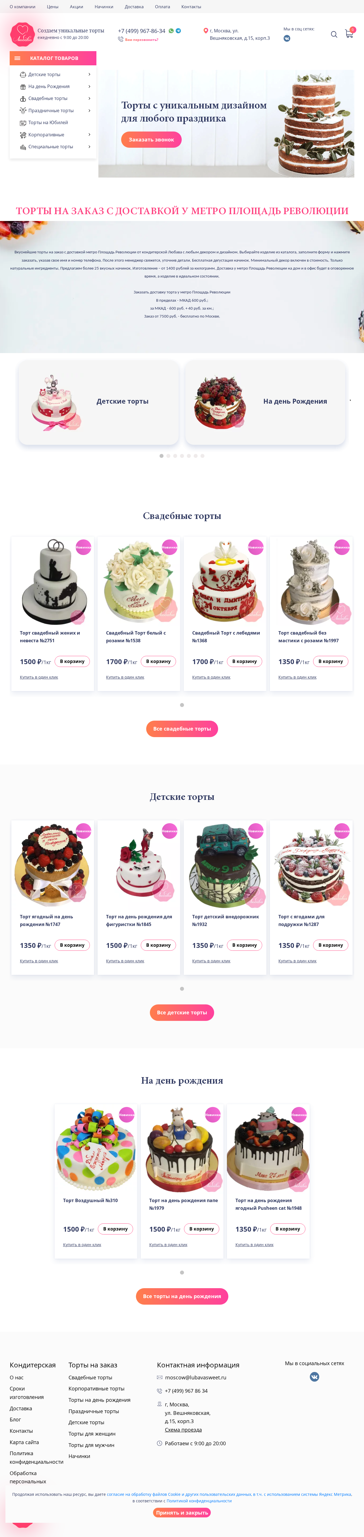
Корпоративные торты (97, 1388)
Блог (15, 1419)
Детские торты (123, 401)
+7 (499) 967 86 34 (186, 1390)
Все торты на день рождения (182, 1296)
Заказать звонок (151, 139)
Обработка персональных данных (28, 1481)
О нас (17, 1377)
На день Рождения (295, 401)
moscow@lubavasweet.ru (195, 1377)
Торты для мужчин (91, 1445)
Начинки (104, 6)
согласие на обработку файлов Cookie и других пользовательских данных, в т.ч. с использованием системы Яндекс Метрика (229, 1494)
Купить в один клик (39, 677)
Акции (76, 6)
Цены (53, 6)
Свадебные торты (90, 1377)
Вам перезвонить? (141, 39)
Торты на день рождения (100, 1399)
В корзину (72, 661)
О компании (23, 6)
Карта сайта (24, 1442)
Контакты (191, 6)
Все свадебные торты (182, 728)
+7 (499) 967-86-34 (141, 31)
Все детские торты (182, 1012)
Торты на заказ (93, 1364)
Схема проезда (183, 1429)
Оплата (162, 6)
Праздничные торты (94, 1411)
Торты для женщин (92, 1433)
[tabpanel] (98, 402)
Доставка (134, 6)
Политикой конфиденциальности (199, 1500)
